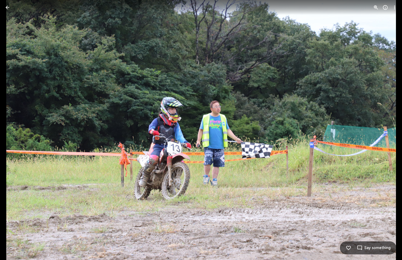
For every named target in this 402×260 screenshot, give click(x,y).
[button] (13, 130)
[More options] (394, 7)
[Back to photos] (7, 7)
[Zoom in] (376, 7)
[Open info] (385, 7)
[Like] (348, 248)
